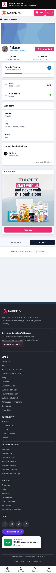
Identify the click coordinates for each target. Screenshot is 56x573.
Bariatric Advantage (11, 473)
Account (5, 493)
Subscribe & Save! (10, 397)
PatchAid (6, 449)
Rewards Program (10, 393)
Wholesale (6, 505)
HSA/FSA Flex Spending (12, 369)
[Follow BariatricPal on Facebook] (5, 524)
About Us (6, 361)
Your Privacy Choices (22, 561)
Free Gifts (6, 410)
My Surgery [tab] (15, 242)
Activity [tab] (42, 242)
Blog (4, 365)
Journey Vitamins (9, 469)
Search (5, 437)
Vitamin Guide (8, 385)
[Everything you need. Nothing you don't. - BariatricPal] (28, 200)
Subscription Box (9, 389)
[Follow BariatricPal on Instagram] (12, 524)
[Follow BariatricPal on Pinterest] (19, 524)
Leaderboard (7, 425)
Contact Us (7, 497)
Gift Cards (6, 406)
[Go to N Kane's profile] (6, 153)
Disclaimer (41, 557)
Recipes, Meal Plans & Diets (14, 373)
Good (11, 96)
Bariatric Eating (9, 465)
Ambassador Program (12, 401)
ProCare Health (9, 461)
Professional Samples (11, 509)
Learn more (5, 4)
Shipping (6, 485)
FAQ (4, 377)
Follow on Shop (14, 531)
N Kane (12, 153)
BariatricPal (7, 453)
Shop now (28, 230)
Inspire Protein (8, 457)
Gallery (5, 429)
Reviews (5, 381)
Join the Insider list (12, 344)
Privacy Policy (30, 557)
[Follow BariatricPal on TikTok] (26, 524)
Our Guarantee (8, 501)
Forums (5, 421)
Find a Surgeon (8, 433)
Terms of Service (17, 557)
